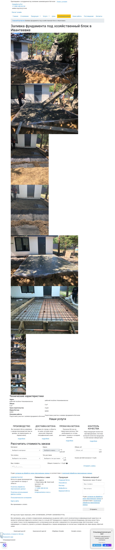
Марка (45, 447)
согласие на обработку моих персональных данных (32, 473)
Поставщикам (88, 16)
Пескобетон (63, 483)
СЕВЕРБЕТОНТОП (17, 477)
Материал (14, 447)
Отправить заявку (90, 466)
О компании (25, 16)
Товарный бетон (64, 480)
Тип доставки (47, 455)
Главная (15, 16)
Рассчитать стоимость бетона (13, 534)
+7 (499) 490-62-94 (18, 6)
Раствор (61, 485)
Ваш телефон (15, 463)
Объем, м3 (78, 447)
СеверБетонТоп (17, 4)
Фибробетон (63, 488)
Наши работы (77, 16)
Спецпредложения (64, 16)
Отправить (93, 509)
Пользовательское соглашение (21, 497)
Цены (53, 16)
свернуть (3, 542)
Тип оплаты (14, 455)
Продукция (34, 16)
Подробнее (21, 438)
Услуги (45, 16)
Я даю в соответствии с (51, 473)
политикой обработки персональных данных (77, 473)
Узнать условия (62, 1)
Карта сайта (15, 501)
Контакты (99, 16)
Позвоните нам (8, 537)
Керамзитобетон (64, 491)
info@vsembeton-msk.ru (42, 492)
